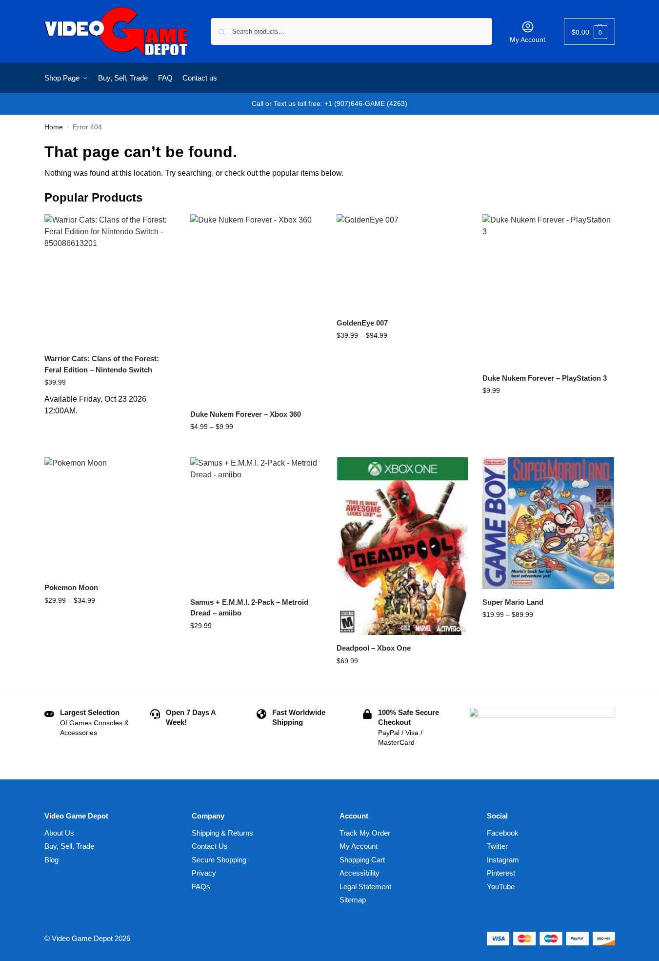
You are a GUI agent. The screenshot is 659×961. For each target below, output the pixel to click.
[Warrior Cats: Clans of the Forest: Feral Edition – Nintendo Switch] (110, 280)
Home (53, 127)
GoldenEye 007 (362, 323)
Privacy (204, 873)
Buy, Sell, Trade (69, 846)
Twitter (497, 846)
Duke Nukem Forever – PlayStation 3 (544, 378)
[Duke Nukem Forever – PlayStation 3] (548, 289)
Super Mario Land (512, 602)
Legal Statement (365, 886)
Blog (51, 860)
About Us (59, 833)
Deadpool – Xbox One (374, 648)
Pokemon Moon (71, 587)
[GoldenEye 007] (402, 262)
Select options (256, 447)
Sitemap (352, 900)
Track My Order (364, 833)
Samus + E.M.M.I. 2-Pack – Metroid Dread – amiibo (249, 607)
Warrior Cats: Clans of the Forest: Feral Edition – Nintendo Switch (101, 364)
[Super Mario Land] (548, 523)
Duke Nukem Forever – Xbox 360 (245, 414)
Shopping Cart (362, 860)
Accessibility (359, 873)
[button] (589, 31)
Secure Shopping (219, 860)
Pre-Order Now (110, 426)
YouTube (501, 886)
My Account (527, 39)
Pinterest (501, 873)
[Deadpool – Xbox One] (402, 546)
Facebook (503, 833)
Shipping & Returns (222, 833)
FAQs (201, 886)
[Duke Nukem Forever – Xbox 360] (256, 307)
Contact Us (210, 846)
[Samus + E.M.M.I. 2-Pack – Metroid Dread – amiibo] (256, 523)
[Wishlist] (161, 229)
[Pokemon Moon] (110, 515)
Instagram (503, 860)
